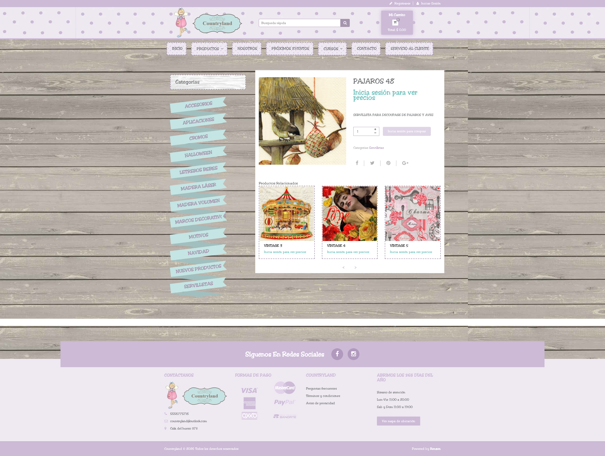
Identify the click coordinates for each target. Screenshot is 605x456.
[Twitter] (372, 163)
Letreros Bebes (198, 170)
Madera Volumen (198, 203)
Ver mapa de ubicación (398, 421)
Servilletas (198, 285)
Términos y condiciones (323, 396)
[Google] (405, 163)
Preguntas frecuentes (321, 389)
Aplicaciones (198, 121)
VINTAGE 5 (399, 245)
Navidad (198, 252)
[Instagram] (353, 354)
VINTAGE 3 (273, 245)
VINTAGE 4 (336, 245)
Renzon (435, 449)
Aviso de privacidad (320, 403)
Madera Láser (198, 187)
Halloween (198, 154)
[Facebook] (356, 163)
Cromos (198, 138)
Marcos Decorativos (198, 219)
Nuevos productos (198, 268)
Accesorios (198, 104)
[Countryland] (208, 22)
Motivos (198, 236)
